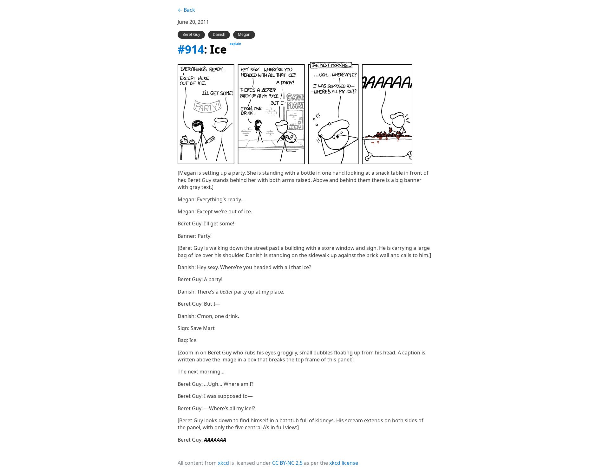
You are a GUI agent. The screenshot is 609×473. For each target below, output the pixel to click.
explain (235, 44)
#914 (191, 49)
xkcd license (343, 462)
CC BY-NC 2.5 (287, 462)
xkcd (223, 462)
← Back (186, 9)
